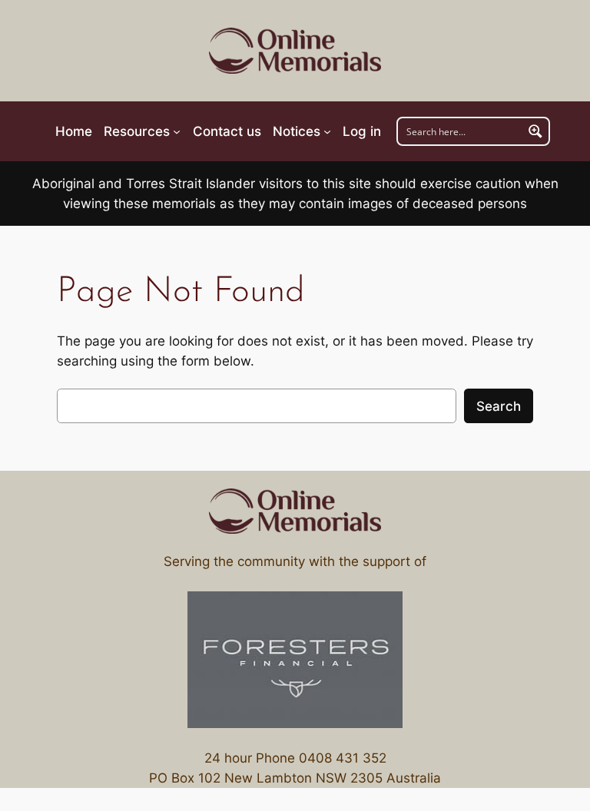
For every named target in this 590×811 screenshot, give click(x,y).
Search (498, 406)
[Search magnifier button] (535, 131)
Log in (362, 131)
